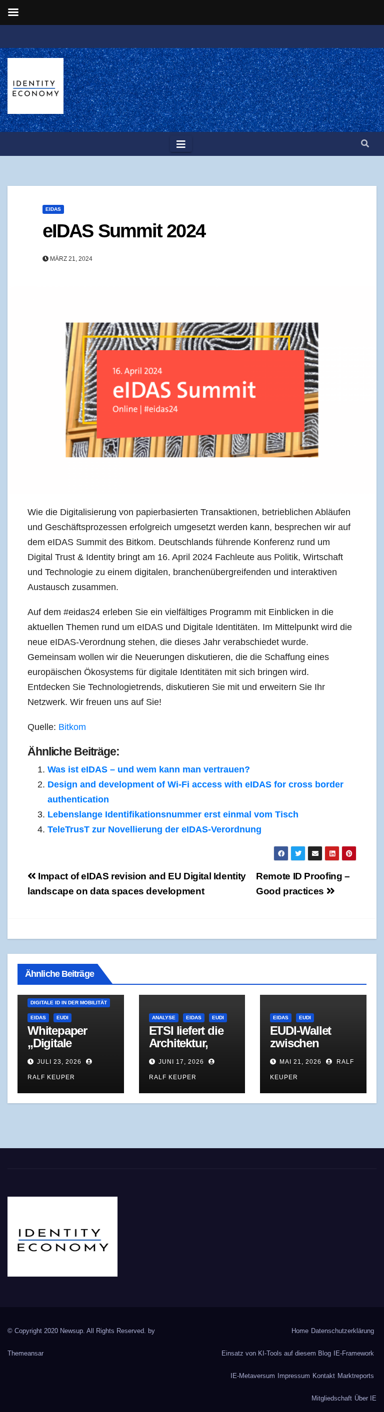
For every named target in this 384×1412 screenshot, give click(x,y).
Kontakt (323, 1376)
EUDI (62, 1017)
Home (300, 1331)
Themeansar (26, 1353)
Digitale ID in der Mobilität (68, 1002)
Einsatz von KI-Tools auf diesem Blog (276, 1353)
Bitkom (72, 727)
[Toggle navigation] (181, 144)
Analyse (164, 1017)
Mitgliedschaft (332, 1398)
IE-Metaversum (252, 1376)
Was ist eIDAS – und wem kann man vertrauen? (149, 769)
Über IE (365, 1398)
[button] (365, 143)
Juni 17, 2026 (181, 1061)
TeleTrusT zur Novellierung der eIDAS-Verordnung (155, 829)
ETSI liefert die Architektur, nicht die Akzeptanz (186, 1049)
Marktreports (356, 1376)
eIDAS (53, 209)
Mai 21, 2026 (301, 1061)
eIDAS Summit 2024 (123, 230)
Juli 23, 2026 (59, 1061)
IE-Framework (354, 1353)
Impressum (294, 1376)
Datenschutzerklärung (342, 1331)
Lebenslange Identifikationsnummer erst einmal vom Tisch (173, 814)
